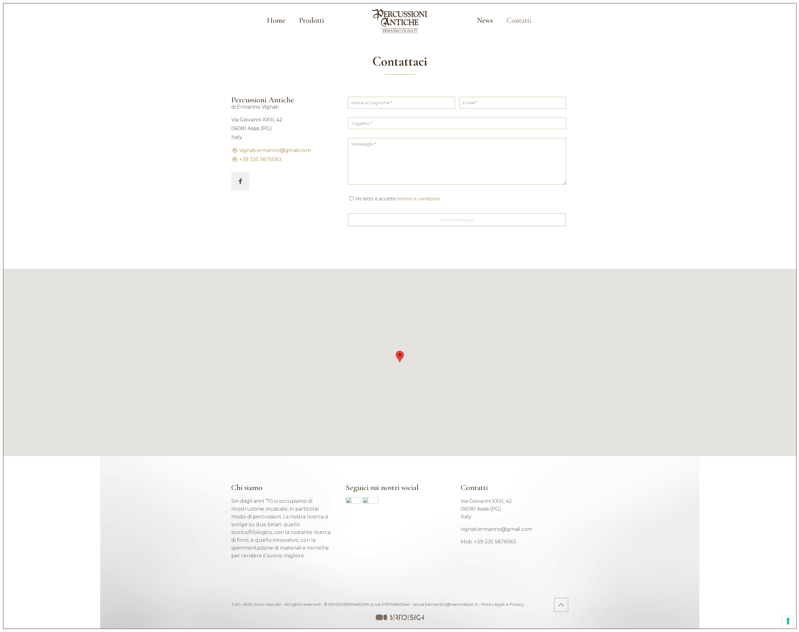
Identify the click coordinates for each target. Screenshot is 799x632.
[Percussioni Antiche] (399, 20)
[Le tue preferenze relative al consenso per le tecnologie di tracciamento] (788, 621)
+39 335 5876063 (260, 159)
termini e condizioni (418, 199)
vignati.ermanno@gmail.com (275, 150)
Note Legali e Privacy (502, 604)
